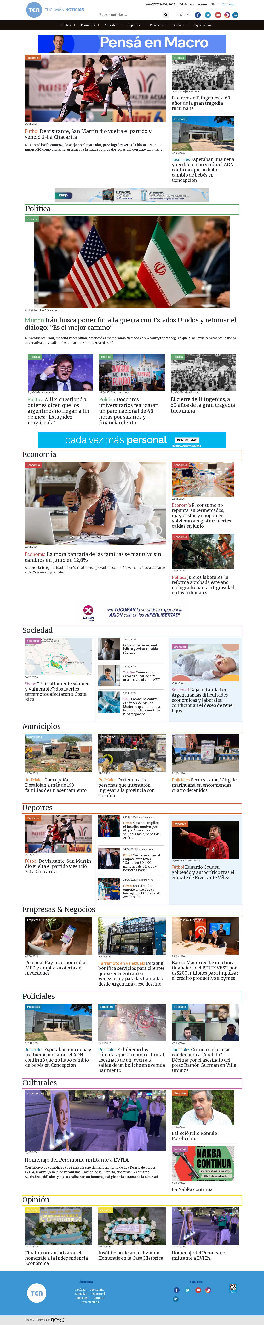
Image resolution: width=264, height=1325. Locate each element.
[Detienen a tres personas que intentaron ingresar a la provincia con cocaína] (131, 753)
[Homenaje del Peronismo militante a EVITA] (95, 1120)
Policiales (156, 25)
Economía (88, 25)
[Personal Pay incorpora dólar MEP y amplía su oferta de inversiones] (58, 936)
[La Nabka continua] (203, 1163)
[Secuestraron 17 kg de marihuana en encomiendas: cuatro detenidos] (205, 753)
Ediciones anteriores (193, 4)
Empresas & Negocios (41, 920)
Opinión (178, 25)
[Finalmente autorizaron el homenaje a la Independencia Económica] (58, 1226)
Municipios (34, 737)
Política (66, 25)
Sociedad (111, 25)
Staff (214, 4)
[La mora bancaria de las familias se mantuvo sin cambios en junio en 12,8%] (95, 503)
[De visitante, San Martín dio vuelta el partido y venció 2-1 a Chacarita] (95, 88)
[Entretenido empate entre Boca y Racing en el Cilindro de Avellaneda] (109, 889)
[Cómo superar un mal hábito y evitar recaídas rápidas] (109, 649)
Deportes (133, 25)
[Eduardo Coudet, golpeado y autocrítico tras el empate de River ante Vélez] (205, 840)
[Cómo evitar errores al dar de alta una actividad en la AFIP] (109, 676)
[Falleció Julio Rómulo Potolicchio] (203, 1107)
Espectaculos (202, 25)
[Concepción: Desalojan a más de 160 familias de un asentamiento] (58, 753)
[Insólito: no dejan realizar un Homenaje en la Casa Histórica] (131, 1226)
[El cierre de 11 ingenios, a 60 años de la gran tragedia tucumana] (203, 72)
